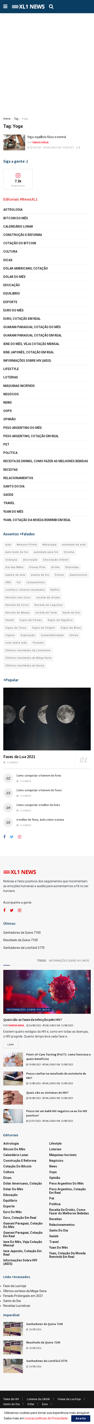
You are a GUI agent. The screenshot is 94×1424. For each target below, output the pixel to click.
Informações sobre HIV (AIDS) (27, 360)
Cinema (69, 552)
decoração (30, 559)
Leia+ (10, 1044)
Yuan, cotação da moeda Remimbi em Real (37, 520)
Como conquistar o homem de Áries (38, 775)
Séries (74, 635)
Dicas (7, 260)
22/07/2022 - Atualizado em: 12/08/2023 (50, 1121)
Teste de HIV (11, 1399)
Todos (41, 960)
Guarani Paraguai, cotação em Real (32, 335)
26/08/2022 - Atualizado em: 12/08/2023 (50, 1025)
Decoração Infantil (56, 559)
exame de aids (15, 575)
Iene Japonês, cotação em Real (28, 352)
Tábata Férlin (40, 142)
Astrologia (13, 209)
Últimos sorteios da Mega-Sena (25, 1291)
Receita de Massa (17, 612)
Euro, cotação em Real (22, 318)
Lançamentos (35, 582)
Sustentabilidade (52, 635)
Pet (6, 444)
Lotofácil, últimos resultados (25, 589)
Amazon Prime (27, 544)
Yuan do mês (13, 511)
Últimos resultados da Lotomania (27, 650)
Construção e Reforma (22, 235)
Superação (28, 635)
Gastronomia (78, 575)
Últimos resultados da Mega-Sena (28, 657)
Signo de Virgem (43, 627)
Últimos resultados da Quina (24, 665)
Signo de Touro (15, 627)
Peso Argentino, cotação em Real (31, 436)
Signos (10, 635)
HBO (8, 582)
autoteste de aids (74, 544)
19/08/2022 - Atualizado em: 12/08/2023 (50, 1064)
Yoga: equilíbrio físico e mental (46, 137)
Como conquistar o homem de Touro (39, 790)
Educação (11, 285)
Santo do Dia (13, 486)
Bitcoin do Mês (15, 218)
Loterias (10, 377)
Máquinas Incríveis (19, 386)
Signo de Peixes (31, 620)
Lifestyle (11, 369)
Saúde (8, 494)
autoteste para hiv (46, 552)
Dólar (31, 1404)
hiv (19, 582)
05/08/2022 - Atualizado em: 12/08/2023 (50, 1098)
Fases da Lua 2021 (19, 756)
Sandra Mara (16, 1025)
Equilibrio (11, 293)
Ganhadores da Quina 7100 (22, 932)
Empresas (72, 567)
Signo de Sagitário (60, 620)
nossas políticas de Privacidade (46, 1418)
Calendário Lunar (18, 226)
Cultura (10, 251)
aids (8, 544)
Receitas (10, 469)
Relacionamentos (18, 478)
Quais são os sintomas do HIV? (47, 1093)
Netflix (54, 589)
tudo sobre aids (16, 642)
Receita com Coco (18, 597)
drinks (55, 567)
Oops (7, 411)
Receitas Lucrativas (16, 1305)
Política (10, 453)
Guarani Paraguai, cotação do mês (32, 327)
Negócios (11, 394)
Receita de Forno (17, 605)
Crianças (11, 559)
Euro (45, 1404)
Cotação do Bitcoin (19, 243)
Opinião (9, 419)
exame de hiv (40, 575)
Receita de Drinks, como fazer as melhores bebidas (45, 461)
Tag (16, 118)
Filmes (59, 575)
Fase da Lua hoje (14, 1286)
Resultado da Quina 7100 (20, 940)
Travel (9, 503)
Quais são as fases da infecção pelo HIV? (32, 1019)
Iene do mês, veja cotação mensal (31, 344)
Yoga (25, 118)
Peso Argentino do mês (22, 428)
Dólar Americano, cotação (25, 268)
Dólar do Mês (14, 277)
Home (6, 118)
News (7, 402)
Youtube (38, 642)
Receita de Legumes (49, 605)
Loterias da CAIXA (38, 1399)
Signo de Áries (71, 627)
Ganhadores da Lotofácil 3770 (24, 947)
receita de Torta (46, 612)
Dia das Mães (14, 567)
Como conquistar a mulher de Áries (38, 805)
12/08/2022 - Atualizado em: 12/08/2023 (50, 1083)
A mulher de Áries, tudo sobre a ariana (40, 820)
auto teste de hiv (16, 552)
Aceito (81, 1418)
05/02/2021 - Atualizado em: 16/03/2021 (51, 147)
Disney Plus (37, 567)
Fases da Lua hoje (69, 1399)
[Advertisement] (47, 62)
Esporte (10, 302)
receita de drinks (48, 597)
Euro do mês (13, 310)
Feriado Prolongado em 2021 (23, 1296)
